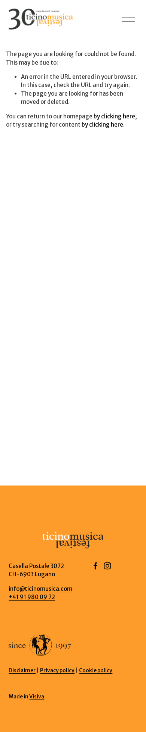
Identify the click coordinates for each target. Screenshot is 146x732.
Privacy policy (57, 670)
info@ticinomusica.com (40, 588)
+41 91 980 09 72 (32, 597)
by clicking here (114, 116)
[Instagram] (107, 566)
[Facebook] (95, 566)
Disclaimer (22, 670)
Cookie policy (95, 670)
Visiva (36, 696)
